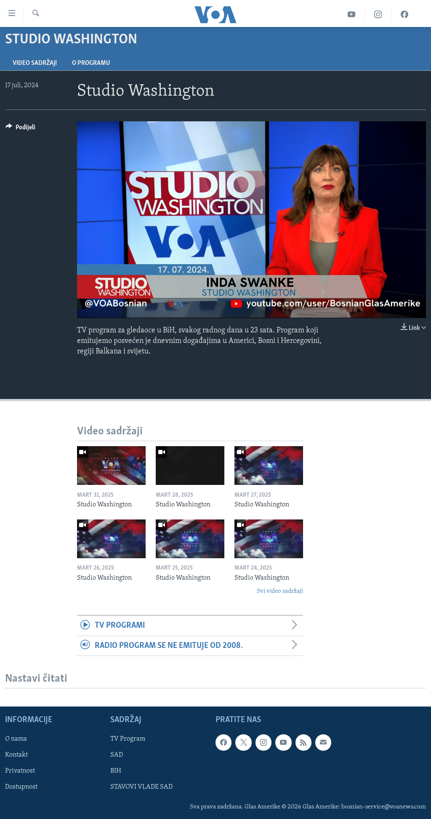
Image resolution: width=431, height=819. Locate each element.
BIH (115, 771)
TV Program (127, 739)
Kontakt (16, 755)
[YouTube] (351, 14)
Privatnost (20, 771)
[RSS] (303, 742)
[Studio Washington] (111, 465)
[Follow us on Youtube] (283, 742)
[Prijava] (323, 742)
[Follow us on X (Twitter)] (243, 742)
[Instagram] (378, 14)
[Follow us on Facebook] (223, 742)
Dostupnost (21, 787)
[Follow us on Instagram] (263, 742)
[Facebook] (404, 14)
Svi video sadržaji (280, 591)
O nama (16, 739)
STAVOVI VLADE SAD (141, 787)
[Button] (20, 129)
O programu (91, 63)
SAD (116, 755)
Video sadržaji (35, 63)
